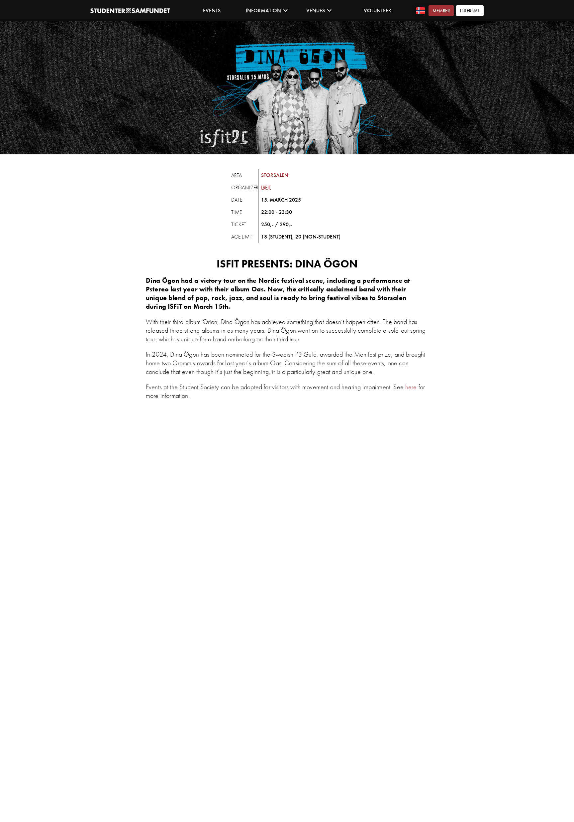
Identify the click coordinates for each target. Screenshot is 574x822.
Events (212, 10)
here (411, 387)
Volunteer (377, 10)
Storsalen (274, 175)
